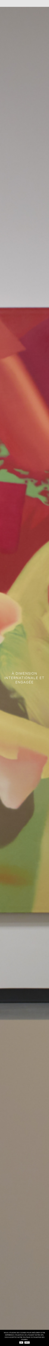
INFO (27, 1342)
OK (21, 1342)
